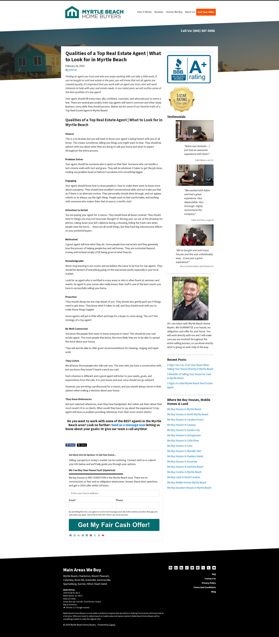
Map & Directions (70, 604)
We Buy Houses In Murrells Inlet (184, 451)
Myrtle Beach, (70, 576)
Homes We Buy (174, 12)
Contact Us (210, 578)
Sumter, (82, 584)
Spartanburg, (70, 584)
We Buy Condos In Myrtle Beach (184, 472)
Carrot (112, 624)
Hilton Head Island (97, 584)
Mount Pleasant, (100, 576)
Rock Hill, (80, 580)
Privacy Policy (209, 583)
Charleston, (85, 576)
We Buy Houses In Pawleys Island (185, 456)
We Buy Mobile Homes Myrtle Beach (186, 482)
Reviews (158, 12)
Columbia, (68, 580)
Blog (213, 591)
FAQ (214, 574)
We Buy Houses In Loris (179, 446)
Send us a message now (128, 425)
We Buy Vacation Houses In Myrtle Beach (189, 488)
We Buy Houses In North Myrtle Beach (187, 414)
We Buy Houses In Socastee (182, 461)
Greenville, (90, 580)
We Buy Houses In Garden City (183, 430)
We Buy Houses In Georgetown (184, 435)
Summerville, (104, 580)
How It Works (144, 12)
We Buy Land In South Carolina (183, 477)
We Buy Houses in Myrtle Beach (184, 409)
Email (72, 500)
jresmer (73, 70)
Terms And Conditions (204, 587)
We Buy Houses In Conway (181, 425)
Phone (119, 500)
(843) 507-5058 (204, 30)
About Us (190, 12)
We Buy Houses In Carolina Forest (185, 419)
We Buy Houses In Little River (183, 440)
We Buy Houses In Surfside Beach (185, 467)
